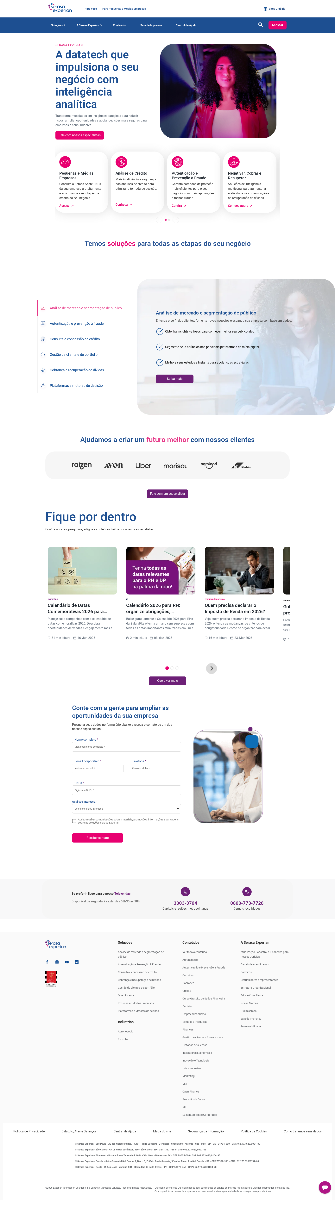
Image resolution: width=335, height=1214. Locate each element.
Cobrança (188, 983)
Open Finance (126, 995)
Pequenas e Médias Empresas (136, 1003)
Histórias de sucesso (194, 1045)
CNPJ (79, 783)
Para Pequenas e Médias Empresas (124, 8)
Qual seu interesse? (84, 801)
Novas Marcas (249, 1003)
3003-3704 (185, 903)
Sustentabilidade (251, 1026)
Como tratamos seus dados (303, 1131)
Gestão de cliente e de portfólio (136, 987)
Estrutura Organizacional (256, 987)
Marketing (188, 1076)
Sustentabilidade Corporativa (200, 1114)
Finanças (187, 1029)
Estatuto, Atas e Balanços (79, 1131)
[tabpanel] (236, 347)
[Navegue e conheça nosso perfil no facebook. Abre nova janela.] (47, 963)
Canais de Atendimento (255, 964)
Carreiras (187, 975)
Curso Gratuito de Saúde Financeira (203, 998)
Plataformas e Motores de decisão (138, 1010)
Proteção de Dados (193, 1099)
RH (184, 1107)
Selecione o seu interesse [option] (89, 808)
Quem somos (248, 1010)
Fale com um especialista (167, 493)
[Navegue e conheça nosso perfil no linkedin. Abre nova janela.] (77, 963)
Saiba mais (174, 379)
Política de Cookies (254, 1131)
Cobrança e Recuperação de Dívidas (139, 979)
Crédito (186, 990)
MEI (184, 1083)
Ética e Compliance (252, 995)
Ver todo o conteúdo (194, 952)
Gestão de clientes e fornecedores (202, 1037)
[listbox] (126, 808)
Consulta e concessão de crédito (137, 972)
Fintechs (123, 1039)
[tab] (81, 308)
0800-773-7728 (247, 903)
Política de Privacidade (29, 1131)
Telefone (139, 761)
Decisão (187, 1006)
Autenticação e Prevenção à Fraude (139, 964)
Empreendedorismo (194, 1014)
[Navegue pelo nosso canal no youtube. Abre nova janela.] (67, 963)
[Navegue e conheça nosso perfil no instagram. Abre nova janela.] (57, 963)
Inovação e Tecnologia (195, 1060)
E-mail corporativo (87, 761)
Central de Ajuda (125, 1131)
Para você (90, 8)
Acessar (277, 25)
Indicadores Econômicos (197, 1052)
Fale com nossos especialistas (80, 135)
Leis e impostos (191, 1068)
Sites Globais (277, 8)
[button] (260, 26)
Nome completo (86, 739)
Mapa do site (162, 1131)
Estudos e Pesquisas (194, 1021)
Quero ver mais (167, 680)
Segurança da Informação (206, 1131)
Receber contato (98, 838)
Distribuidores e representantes (259, 979)
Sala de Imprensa (251, 1018)
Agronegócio (125, 1031)
